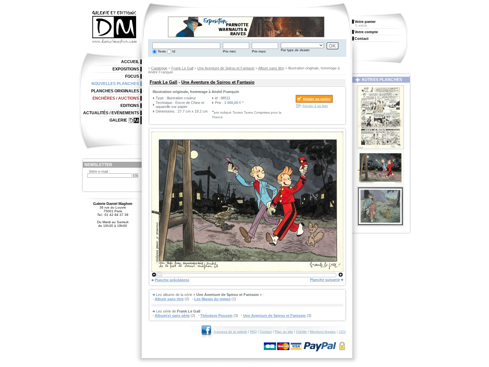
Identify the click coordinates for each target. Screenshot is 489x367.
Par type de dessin (295, 50)
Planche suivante (325, 280)
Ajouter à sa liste (315, 106)
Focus (132, 76)
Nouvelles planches (115, 83)
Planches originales (115, 91)
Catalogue (159, 68)
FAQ (253, 331)
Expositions (125, 69)
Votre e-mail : (99, 171)
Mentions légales (323, 331)
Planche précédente (172, 280)
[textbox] (186, 46)
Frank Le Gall (182, 68)
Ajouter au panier (317, 99)
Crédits (301, 331)
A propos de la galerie (230, 331)
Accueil (130, 61)
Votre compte (366, 32)
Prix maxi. (259, 51)
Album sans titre (271, 68)
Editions (129, 105)
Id (173, 51)
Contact (266, 331)
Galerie (118, 120)
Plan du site (284, 331)
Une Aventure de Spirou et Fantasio (225, 68)
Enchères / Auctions (115, 98)
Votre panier (365, 22)
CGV (342, 331)
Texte (161, 51)
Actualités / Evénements (111, 113)
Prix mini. (230, 51)
